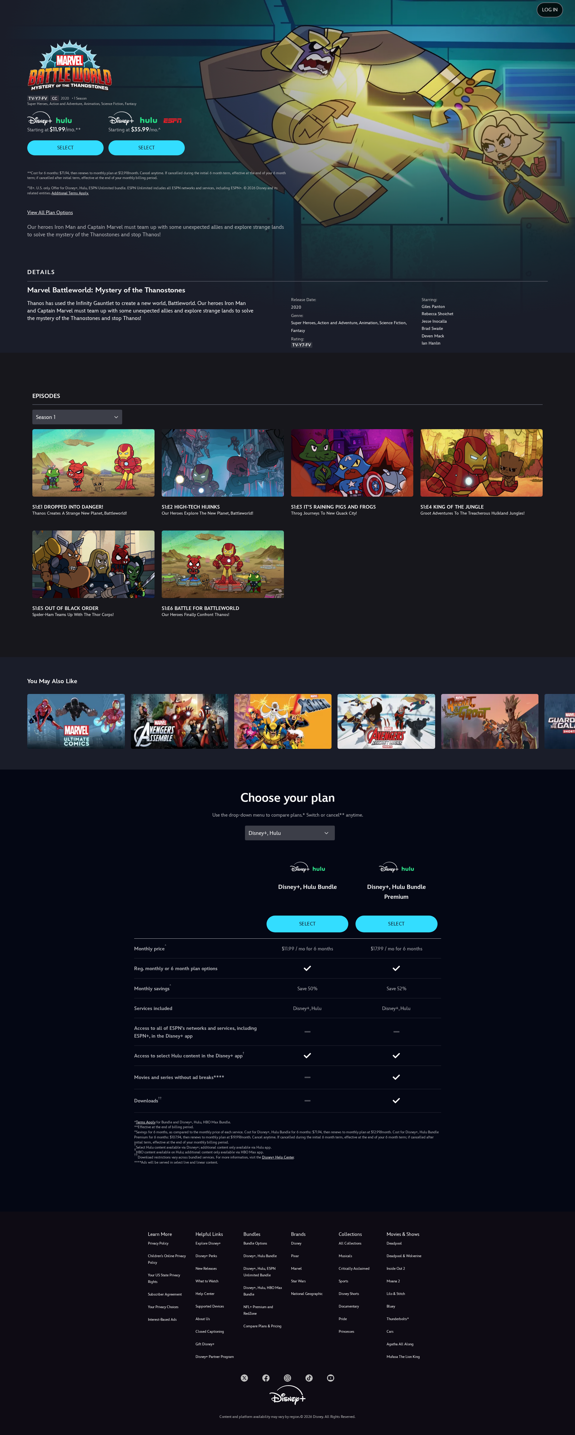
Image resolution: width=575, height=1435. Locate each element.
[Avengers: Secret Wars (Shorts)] (386, 721)
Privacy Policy (158, 1243)
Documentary (349, 1306)
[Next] (563, 720)
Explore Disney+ (208, 1243)
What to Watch (207, 1281)
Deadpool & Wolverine (404, 1256)
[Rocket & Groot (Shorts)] (489, 721)
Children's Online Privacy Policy (167, 1259)
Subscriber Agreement (165, 1294)
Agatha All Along (400, 1344)
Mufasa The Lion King (403, 1357)
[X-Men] (283, 721)
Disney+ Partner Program (215, 1357)
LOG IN (550, 10)
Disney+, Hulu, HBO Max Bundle (262, 1291)
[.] (244, 1378)
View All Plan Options (50, 212)
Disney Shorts (349, 1294)
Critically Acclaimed (354, 1268)
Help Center (205, 1294)
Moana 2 (393, 1281)
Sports (343, 1281)
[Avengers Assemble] (179, 721)
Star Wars (298, 1281)
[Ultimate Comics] (76, 721)
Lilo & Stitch (396, 1294)
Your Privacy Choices (163, 1307)
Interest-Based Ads (162, 1319)
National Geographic (307, 1294)
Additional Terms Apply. (70, 193)
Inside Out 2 (396, 1268)
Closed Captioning (210, 1331)
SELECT (65, 148)
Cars (390, 1331)
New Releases (206, 1268)
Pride (343, 1319)
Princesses (346, 1331)
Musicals (345, 1256)
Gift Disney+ (205, 1344)
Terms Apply (145, 1122)
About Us (203, 1319)
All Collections (350, 1243)
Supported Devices (210, 1306)
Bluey (391, 1306)
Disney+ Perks (206, 1256)
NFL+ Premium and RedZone (258, 1310)
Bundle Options (255, 1243)
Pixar (295, 1256)
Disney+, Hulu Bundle (260, 1256)
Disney (296, 1243)
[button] (216, 1234)
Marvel (296, 1268)
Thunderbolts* (398, 1319)
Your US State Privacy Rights (164, 1278)
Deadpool (394, 1243)
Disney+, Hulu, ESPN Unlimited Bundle (259, 1271)
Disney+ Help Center (278, 1157)
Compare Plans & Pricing (262, 1326)
